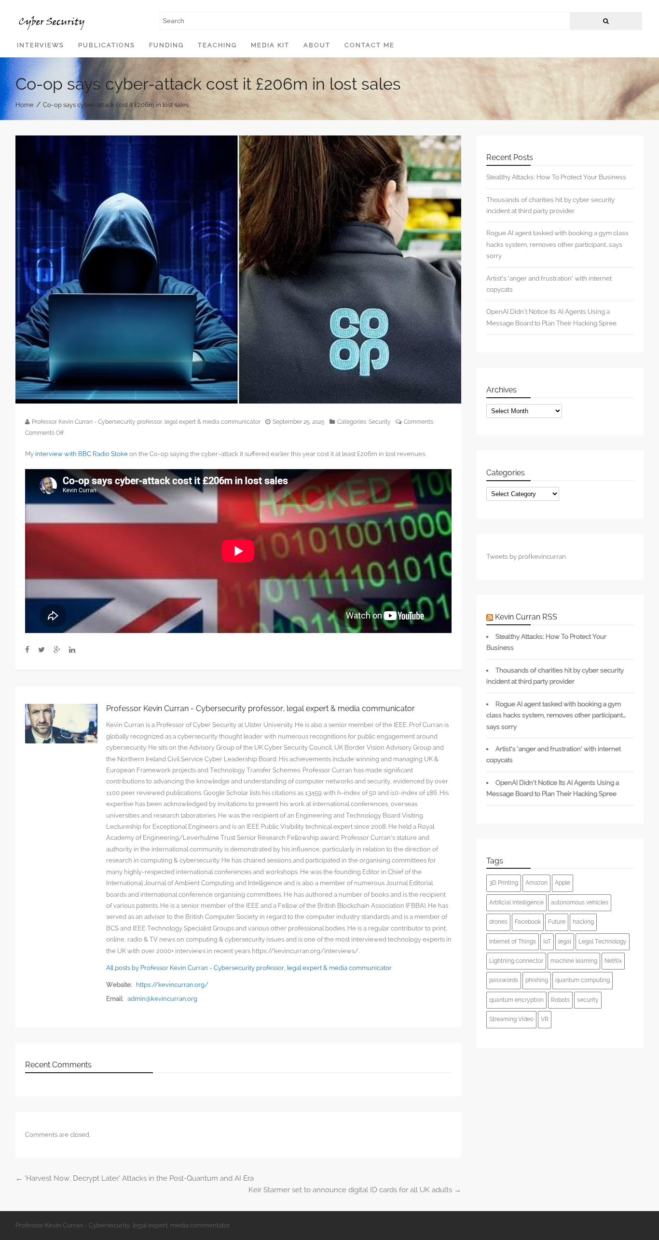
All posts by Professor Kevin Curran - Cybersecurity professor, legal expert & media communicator (249, 967)
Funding (166, 45)
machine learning (573, 960)
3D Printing (503, 882)
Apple (562, 882)
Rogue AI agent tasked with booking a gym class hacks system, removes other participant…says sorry (557, 244)
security (588, 1000)
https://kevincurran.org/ (172, 984)
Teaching (217, 45)
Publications (106, 45)
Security (380, 421)
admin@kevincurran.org (162, 998)
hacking (583, 921)
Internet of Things (512, 941)
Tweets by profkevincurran (526, 556)
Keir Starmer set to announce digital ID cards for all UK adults (354, 1190)
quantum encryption (516, 1000)
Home (24, 104)
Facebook (528, 921)
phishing (536, 980)
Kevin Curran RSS (526, 616)
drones (498, 921)
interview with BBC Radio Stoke (81, 454)
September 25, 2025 (299, 421)
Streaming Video (511, 1019)
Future (556, 921)
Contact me (369, 45)
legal (564, 941)
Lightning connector (516, 960)
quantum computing (582, 980)
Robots (560, 1000)
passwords (503, 980)
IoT (547, 941)
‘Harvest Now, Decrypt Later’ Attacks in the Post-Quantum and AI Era (134, 1178)
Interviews (40, 45)
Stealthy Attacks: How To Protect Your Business (556, 177)
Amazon (536, 882)
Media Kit (270, 45)
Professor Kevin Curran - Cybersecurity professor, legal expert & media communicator (146, 421)
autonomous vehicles (579, 902)
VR (545, 1019)
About (316, 45)
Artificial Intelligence (516, 902)
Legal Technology (602, 941)
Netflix (613, 960)
